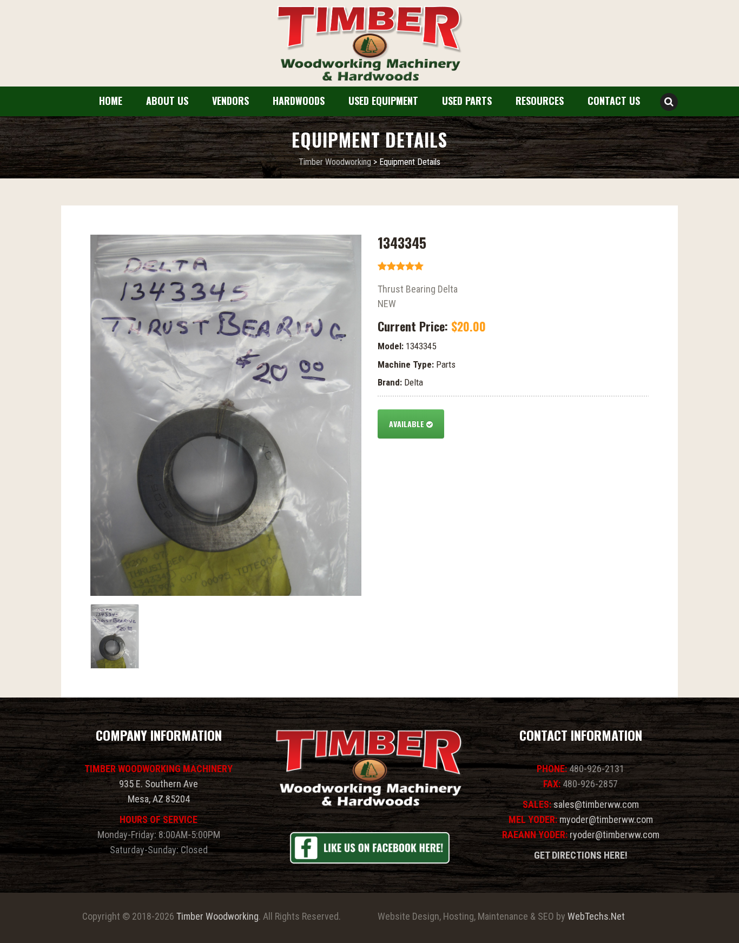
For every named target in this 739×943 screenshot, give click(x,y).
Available (407, 423)
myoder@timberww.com (606, 819)
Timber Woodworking (217, 916)
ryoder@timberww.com (614, 834)
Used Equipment (383, 101)
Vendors (230, 101)
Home (110, 101)
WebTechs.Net (596, 916)
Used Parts (467, 101)
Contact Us (614, 101)
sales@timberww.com (596, 804)
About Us (167, 101)
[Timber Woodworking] (369, 43)
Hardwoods (299, 101)
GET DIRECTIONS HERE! (581, 855)
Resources (540, 101)
